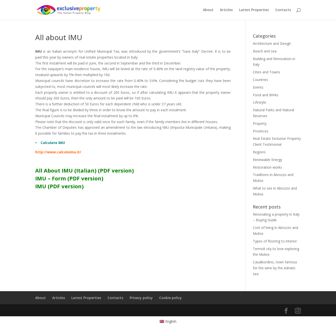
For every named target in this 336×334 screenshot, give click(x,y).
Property (260, 123)
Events (258, 87)
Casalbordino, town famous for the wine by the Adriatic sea (275, 268)
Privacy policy (141, 297)
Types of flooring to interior (275, 241)
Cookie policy (170, 297)
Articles (226, 10)
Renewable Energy (267, 159)
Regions (259, 152)
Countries (260, 79)
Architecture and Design (272, 43)
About (208, 10)
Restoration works (267, 167)
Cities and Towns (266, 72)
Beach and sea (264, 51)
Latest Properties (254, 10)
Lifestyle (259, 102)
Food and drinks (265, 95)
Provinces (260, 131)
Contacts (283, 10)
